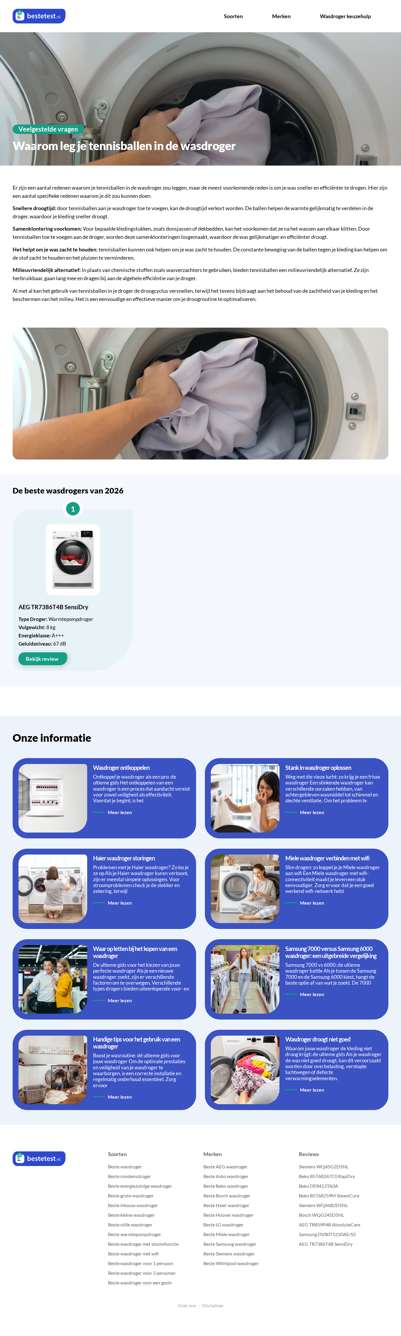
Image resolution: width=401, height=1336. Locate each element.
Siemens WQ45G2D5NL (323, 1166)
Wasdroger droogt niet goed (317, 1039)
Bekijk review (42, 659)
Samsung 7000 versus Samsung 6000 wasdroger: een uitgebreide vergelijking (330, 952)
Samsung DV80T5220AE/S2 (327, 1234)
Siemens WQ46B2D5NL (323, 1205)
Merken (281, 16)
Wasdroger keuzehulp (345, 16)
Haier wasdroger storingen (124, 858)
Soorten (233, 16)
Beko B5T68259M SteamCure (329, 1195)
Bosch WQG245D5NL (321, 1215)
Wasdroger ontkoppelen (121, 767)
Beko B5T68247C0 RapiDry (327, 1176)
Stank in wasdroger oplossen (318, 767)
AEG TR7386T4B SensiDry (326, 1244)
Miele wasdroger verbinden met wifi (327, 858)
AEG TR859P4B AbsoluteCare (329, 1224)
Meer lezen (120, 812)
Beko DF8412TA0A (318, 1186)
